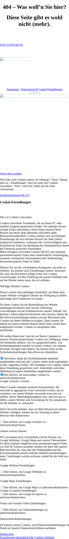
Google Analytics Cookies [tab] (14, 381)
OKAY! (25, 195)
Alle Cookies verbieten (41, 537)
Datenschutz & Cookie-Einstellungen (41, 89)
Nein (2, 195)
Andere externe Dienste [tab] (13, 431)
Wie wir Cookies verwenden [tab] (16, 217)
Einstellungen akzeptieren (14, 537)
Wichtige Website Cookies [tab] (14, 286)
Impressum (13, 89)
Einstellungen (13, 195)
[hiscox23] (15, 59)
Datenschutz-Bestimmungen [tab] (15, 518)
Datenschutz (7, 534)
